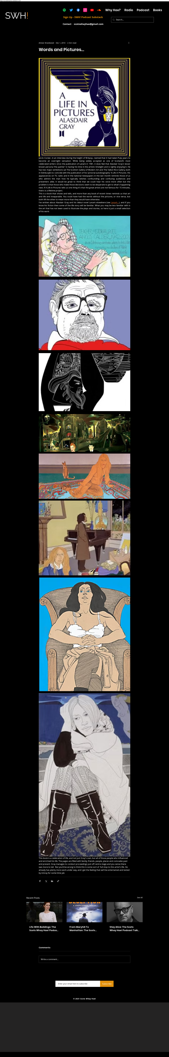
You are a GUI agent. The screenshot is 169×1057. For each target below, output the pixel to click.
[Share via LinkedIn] (52, 881)
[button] (143, 10)
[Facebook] (78, 10)
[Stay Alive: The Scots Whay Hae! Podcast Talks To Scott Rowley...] (125, 912)
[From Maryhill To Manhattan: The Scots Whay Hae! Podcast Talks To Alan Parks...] (85, 912)
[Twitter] (71, 10)
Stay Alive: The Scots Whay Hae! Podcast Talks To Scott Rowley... (124, 928)
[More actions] (128, 42)
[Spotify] (64, 10)
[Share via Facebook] (40, 881)
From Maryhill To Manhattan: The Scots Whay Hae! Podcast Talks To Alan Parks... (84, 928)
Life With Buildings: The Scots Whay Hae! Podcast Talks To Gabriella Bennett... (44, 928)
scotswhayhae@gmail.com (88, 24)
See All (140, 897)
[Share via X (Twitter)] (46, 881)
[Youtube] (92, 10)
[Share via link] (58, 881)
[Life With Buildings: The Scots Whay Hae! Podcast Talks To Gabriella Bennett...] (44, 912)
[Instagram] (85, 10)
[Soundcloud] (99, 10)
